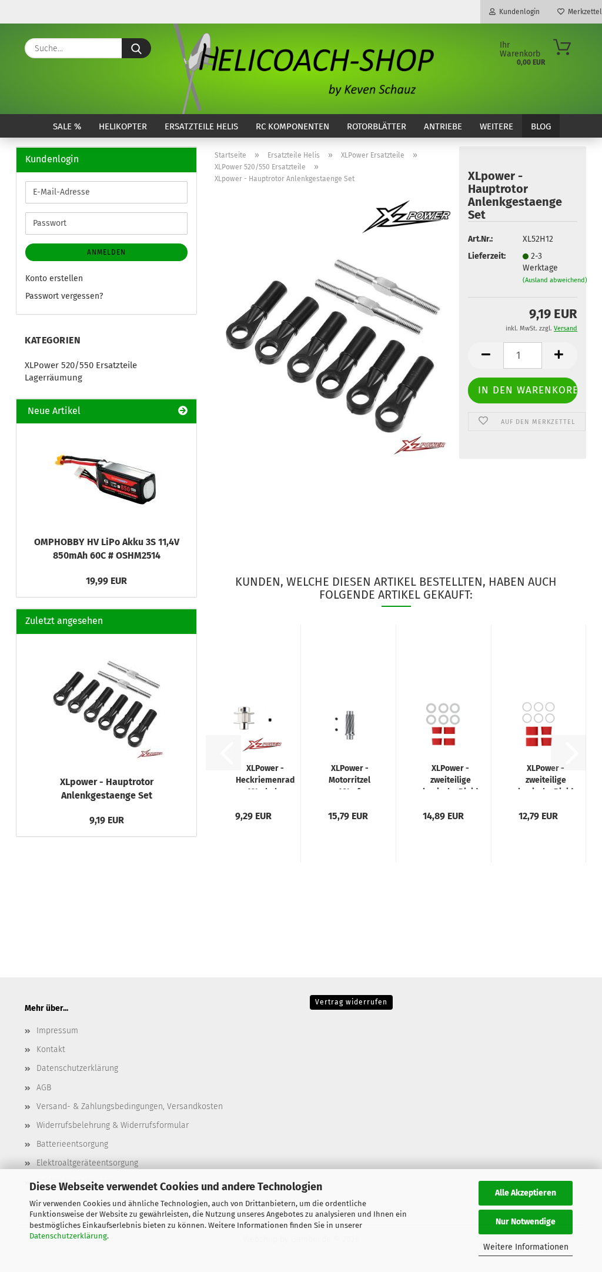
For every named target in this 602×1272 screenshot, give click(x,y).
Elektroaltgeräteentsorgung (87, 1163)
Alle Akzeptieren (525, 1193)
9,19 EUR (106, 820)
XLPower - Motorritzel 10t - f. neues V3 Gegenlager (349, 776)
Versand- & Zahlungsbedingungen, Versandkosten (129, 1106)
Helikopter (123, 126)
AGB (43, 1088)
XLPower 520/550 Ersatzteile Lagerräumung (81, 371)
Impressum (57, 1031)
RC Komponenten (292, 126)
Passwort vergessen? (64, 296)
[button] (485, 355)
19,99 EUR (106, 580)
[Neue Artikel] (183, 411)
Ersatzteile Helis (201, 126)
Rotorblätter (376, 126)
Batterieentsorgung (72, 1144)
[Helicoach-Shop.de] (301, 69)
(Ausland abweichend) (555, 280)
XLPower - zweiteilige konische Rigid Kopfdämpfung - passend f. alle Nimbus (546, 776)
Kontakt (50, 1049)
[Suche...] (136, 48)
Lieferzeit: (486, 256)
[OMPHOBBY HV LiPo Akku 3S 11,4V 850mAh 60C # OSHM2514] (106, 476)
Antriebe (443, 126)
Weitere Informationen (525, 1247)
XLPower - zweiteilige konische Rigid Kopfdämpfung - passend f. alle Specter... (451, 776)
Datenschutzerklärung (68, 1235)
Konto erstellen (54, 278)
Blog (541, 126)
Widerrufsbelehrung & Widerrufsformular (112, 1125)
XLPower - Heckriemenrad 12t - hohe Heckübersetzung (265, 776)
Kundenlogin (518, 12)
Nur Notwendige (526, 1222)
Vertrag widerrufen (351, 1002)
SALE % (67, 126)
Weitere (496, 126)
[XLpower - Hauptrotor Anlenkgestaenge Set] (332, 340)
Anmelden (106, 252)
